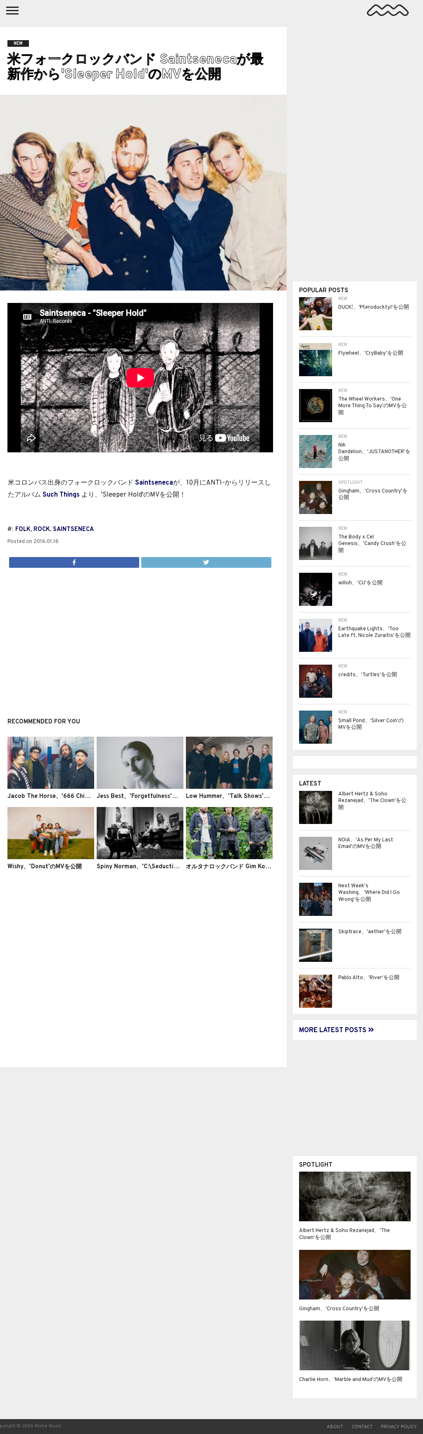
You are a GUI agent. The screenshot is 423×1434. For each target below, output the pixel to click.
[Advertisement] (140, 638)
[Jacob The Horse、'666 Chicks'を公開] (50, 787)
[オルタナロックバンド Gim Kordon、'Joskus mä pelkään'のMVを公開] (229, 857)
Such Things (61, 495)
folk (23, 529)
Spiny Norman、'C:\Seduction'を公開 (148, 867)
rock (41, 529)
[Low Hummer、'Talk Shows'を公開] (229, 787)
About (335, 1427)
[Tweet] (206, 560)
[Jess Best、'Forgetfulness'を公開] (140, 787)
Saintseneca (154, 483)
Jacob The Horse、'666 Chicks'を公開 (60, 796)
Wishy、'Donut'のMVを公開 (44, 867)
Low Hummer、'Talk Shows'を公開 (233, 796)
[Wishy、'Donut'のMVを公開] (50, 857)
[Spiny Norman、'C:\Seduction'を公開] (140, 857)
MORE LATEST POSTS (333, 1030)
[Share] (74, 560)
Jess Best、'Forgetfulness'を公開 (143, 796)
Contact (362, 1427)
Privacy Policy (399, 1427)
